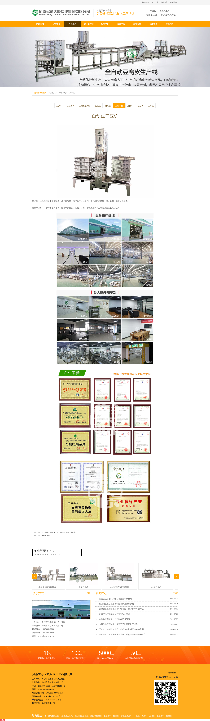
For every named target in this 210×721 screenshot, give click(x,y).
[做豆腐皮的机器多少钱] (155, 584)
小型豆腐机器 (154, 716)
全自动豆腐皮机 (119, 587)
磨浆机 (108, 106)
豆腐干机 (71, 93)
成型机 (140, 106)
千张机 (55, 716)
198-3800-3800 (44, 686)
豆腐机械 (88, 716)
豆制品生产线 (84, 106)
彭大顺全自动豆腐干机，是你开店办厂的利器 (59, 532)
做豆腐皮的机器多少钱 (155, 587)
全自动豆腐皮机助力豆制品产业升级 (114, 619)
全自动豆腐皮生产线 (82, 587)
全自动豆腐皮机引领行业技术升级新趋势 (116, 604)
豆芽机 (151, 106)
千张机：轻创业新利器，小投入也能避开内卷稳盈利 (121, 629)
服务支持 (137, 24)
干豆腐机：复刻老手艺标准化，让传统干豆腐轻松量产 (122, 634)
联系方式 (169, 24)
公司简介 (56, 24)
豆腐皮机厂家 (52, 93)
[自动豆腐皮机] (46, 584)
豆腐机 (59, 106)
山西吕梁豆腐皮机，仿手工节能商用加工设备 (118, 624)
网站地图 (173, 2)
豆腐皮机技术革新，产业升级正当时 (114, 614)
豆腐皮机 (70, 106)
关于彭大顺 (89, 24)
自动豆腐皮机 (46, 587)
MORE (175, 593)
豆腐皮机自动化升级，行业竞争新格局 (115, 599)
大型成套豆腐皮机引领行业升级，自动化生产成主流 (121, 609)
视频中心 (121, 24)
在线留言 (164, 2)
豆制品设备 (142, 716)
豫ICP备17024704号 (52, 696)
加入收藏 (154, 2)
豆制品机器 (114, 716)
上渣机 (130, 106)
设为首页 (145, 2)
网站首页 (40, 24)
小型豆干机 (46, 535)
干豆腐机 (78, 716)
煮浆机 (98, 106)
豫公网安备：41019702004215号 (47, 700)
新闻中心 (105, 24)
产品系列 (72, 24)
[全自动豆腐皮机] (118, 584)
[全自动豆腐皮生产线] (82, 584)
